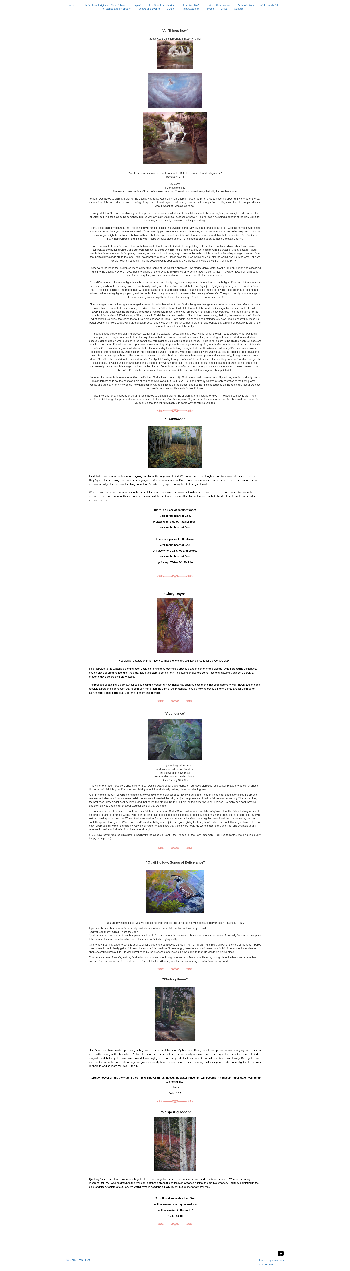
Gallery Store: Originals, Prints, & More (104, 5)
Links (224, 8)
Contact (238, 8)
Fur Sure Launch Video (162, 5)
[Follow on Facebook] (281, 1255)
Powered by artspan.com (271, 1260)
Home (71, 5)
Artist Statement (191, 8)
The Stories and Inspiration (115, 8)
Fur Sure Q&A (191, 5)
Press (210, 8)
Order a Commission (218, 5)
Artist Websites (266, 1264)
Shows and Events (149, 8)
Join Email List (80, 1259)
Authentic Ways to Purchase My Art (258, 5)
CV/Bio (171, 8)
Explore (137, 5)
